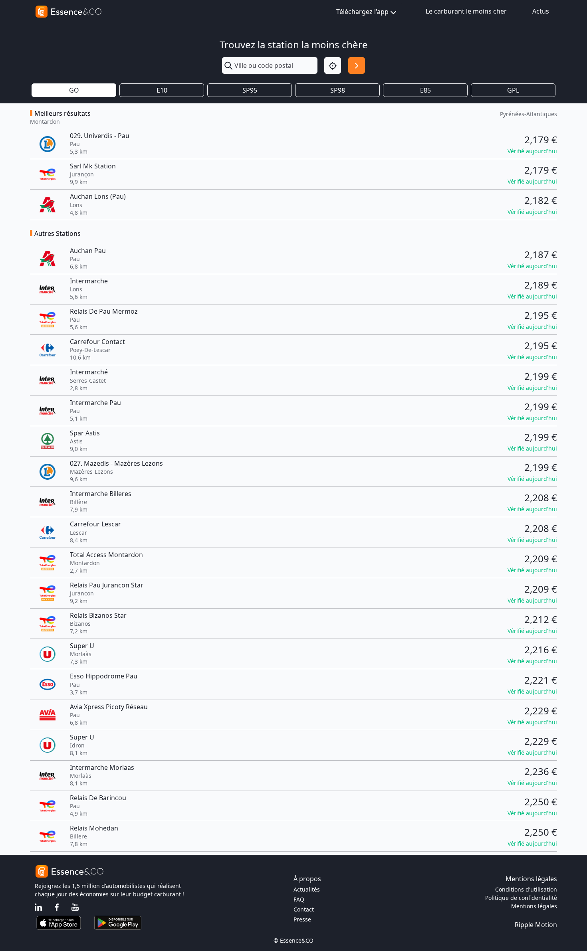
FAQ (299, 899)
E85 (425, 90)
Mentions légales (534, 906)
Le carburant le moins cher (466, 11)
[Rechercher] (356, 65)
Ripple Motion (536, 924)
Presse (302, 919)
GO (74, 90)
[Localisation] (332, 65)
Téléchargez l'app (362, 11)
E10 (162, 90)
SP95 (249, 90)
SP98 (337, 90)
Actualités (307, 889)
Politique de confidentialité (521, 898)
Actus (540, 11)
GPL (513, 90)
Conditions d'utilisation (526, 889)
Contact (304, 909)
